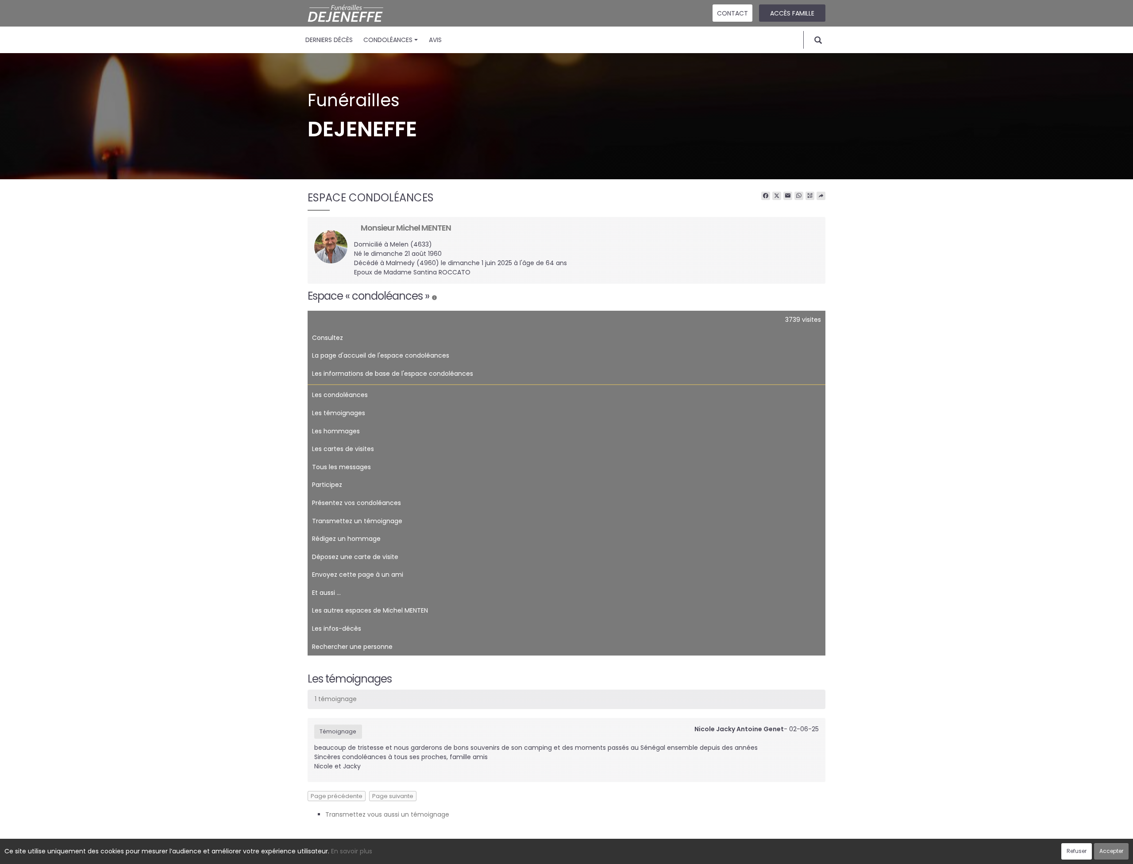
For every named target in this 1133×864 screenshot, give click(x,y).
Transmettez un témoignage (357, 521)
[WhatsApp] (798, 196)
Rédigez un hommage (346, 538)
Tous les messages (341, 467)
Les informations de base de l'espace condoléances (392, 373)
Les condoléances (340, 394)
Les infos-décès (336, 628)
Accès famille (792, 13)
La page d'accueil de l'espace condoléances (380, 355)
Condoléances (387, 39)
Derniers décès (329, 39)
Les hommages (336, 431)
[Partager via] (821, 196)
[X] (776, 196)
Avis (435, 39)
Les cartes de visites (343, 448)
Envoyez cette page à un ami (357, 574)
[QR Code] (809, 196)
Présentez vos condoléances (356, 502)
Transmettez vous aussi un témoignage (387, 814)
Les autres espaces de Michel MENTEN (370, 610)
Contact (732, 13)
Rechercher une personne (352, 646)
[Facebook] (765, 196)
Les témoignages (338, 413)
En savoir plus (351, 851)
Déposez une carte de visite (355, 556)
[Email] (787, 196)
